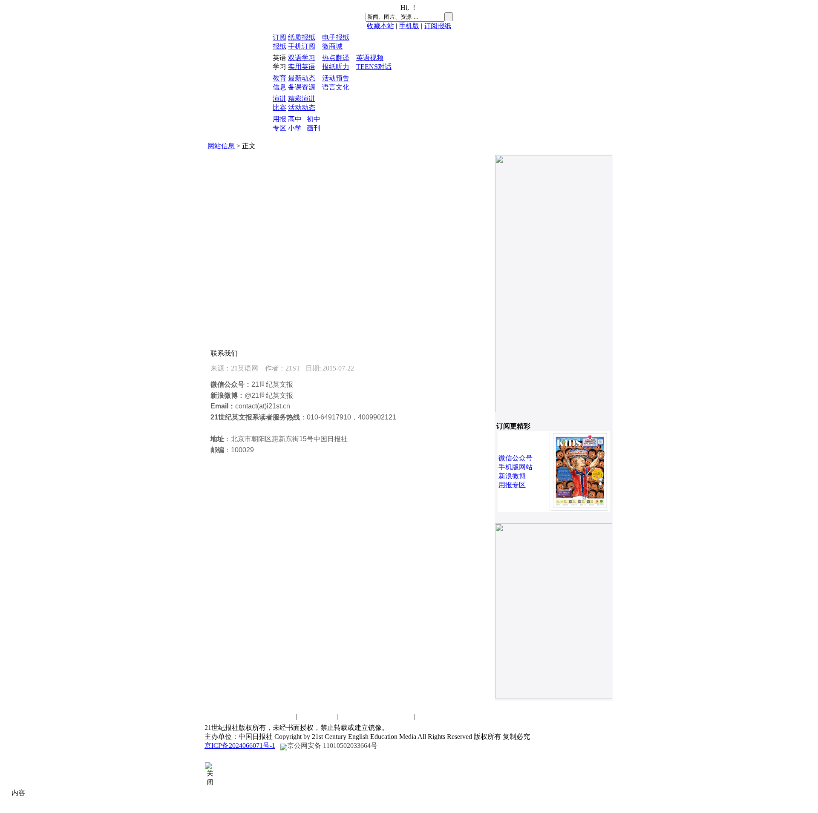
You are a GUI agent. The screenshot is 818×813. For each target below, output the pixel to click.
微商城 (332, 46)
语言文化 (335, 87)
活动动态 (301, 107)
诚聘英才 (317, 716)
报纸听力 (335, 66)
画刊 (313, 128)
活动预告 (335, 78)
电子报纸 (335, 37)
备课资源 (301, 87)
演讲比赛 (356, 716)
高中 (295, 119)
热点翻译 (335, 57)
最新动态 (301, 78)
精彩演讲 (301, 98)
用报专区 (512, 484)
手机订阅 (301, 46)
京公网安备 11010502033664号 (332, 745)
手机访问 (434, 716)
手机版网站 (515, 467)
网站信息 (221, 145)
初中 (313, 119)
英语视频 (369, 57)
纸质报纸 (301, 37)
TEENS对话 (374, 66)
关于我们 (395, 716)
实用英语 (301, 66)
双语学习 (301, 57)
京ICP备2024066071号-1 (239, 745)
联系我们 (277, 716)
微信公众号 (515, 458)
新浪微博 (512, 476)
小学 (295, 128)
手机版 (409, 25)
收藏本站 (380, 25)
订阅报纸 (437, 25)
